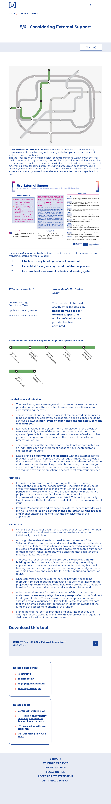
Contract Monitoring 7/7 (31, 711)
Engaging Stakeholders (31, 683)
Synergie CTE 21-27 (55, 763)
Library (55, 758)
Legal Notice (55, 771)
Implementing (26, 678)
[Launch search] (91, 5)
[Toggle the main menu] (99, 5)
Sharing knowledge (29, 688)
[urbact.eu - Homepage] (12, 5)
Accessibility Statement (55, 776)
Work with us (55, 767)
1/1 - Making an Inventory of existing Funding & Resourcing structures (32, 719)
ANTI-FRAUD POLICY (55, 780)
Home (12, 13)
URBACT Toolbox (28, 13)
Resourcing (24, 674)
